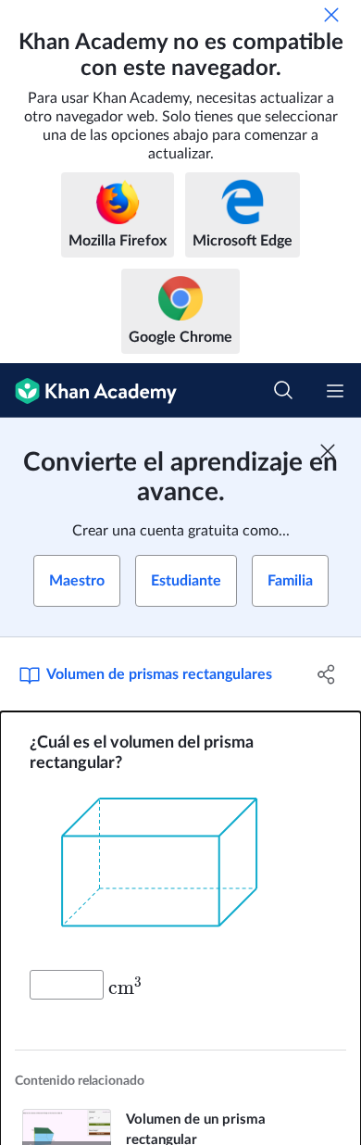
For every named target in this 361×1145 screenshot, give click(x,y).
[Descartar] (331, 15)
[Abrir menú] (335, 391)
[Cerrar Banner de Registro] (327, 451)
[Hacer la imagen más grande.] (180, 872)
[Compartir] (326, 674)
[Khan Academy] (88, 390)
